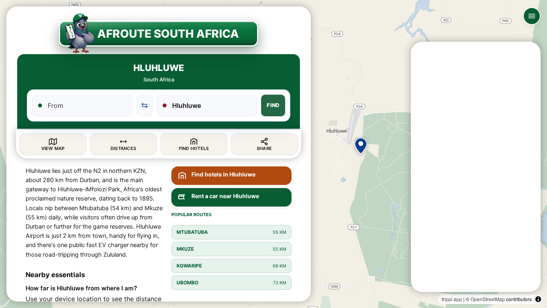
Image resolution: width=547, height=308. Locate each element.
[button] (361, 146)
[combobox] (87, 105)
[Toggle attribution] (538, 299)
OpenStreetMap (488, 299)
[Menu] (532, 16)
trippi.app (452, 299)
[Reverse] (145, 105)
